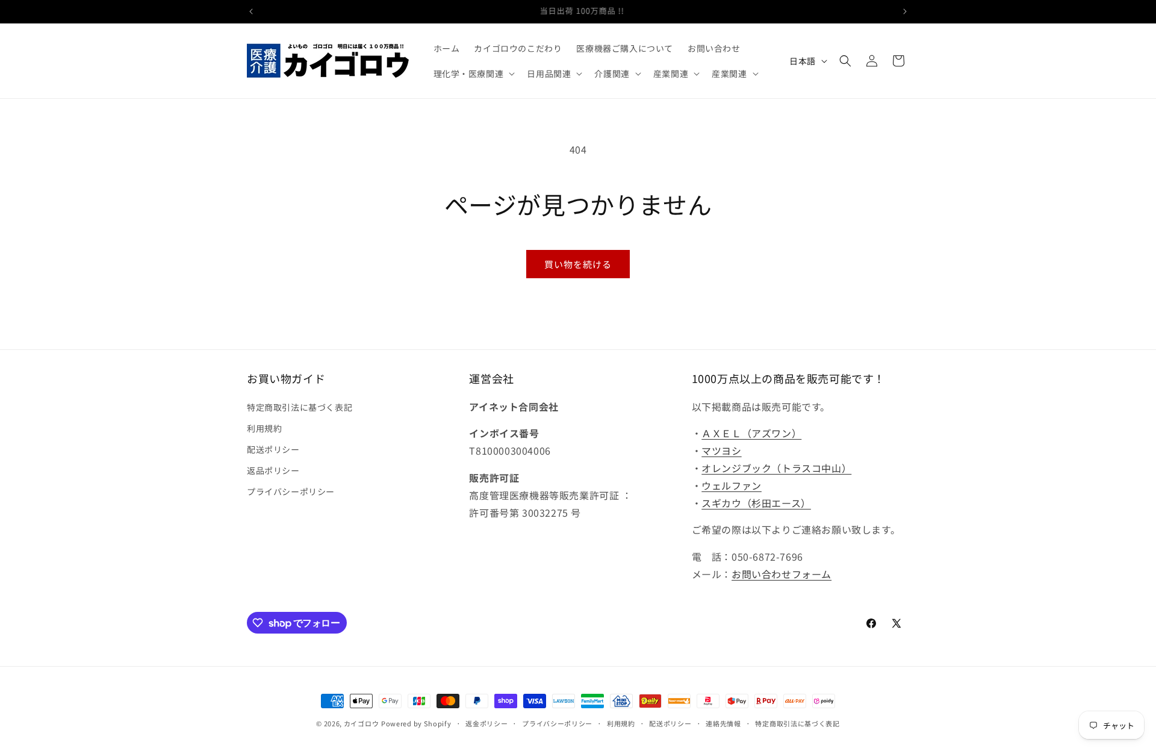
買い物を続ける (578, 264)
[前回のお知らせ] (251, 11)
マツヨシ (721, 450)
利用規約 (264, 428)
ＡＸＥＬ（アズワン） (751, 433)
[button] (473, 73)
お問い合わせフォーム (781, 574)
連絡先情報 (723, 723)
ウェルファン (731, 485)
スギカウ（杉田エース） (756, 503)
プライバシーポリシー (291, 491)
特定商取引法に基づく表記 (299, 407)
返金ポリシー (486, 723)
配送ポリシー (273, 449)
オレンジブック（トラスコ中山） (776, 468)
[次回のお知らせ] (905, 11)
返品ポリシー (273, 470)
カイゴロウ (361, 723)
